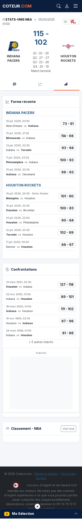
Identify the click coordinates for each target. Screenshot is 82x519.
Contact (41, 478)
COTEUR (17, 6)
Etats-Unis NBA (19, 19)
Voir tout (68, 428)
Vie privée (68, 474)
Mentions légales (46, 474)
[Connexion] (66, 6)
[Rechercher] (59, 6)
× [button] (37, 506)
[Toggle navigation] (75, 6)
